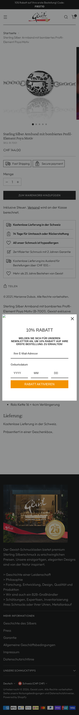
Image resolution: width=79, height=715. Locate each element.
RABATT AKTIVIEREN (39, 384)
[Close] (72, 318)
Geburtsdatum (19, 364)
